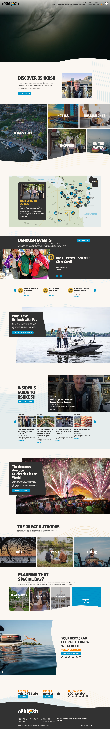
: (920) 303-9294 (46, 719)
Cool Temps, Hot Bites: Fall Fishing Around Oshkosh (61, 401)
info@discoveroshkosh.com (48, 721)
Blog (98, 4)
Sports (102, 2)
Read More (26, 295)
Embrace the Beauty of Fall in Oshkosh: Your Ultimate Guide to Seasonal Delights (45, 432)
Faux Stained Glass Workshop (31, 289)
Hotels (63, 116)
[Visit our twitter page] (66, 657)
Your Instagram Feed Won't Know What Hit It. (75, 642)
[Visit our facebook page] (62, 657)
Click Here (23, 697)
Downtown (82, 4)
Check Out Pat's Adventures (23, 333)
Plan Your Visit (91, 4)
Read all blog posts (25, 402)
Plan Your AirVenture (21, 490)
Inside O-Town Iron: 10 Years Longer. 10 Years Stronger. (64, 431)
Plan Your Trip (25, 94)
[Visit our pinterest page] (77, 657)
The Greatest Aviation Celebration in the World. (24, 472)
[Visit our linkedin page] (80, 657)
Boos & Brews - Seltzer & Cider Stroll (73, 260)
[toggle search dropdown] (106, 3)
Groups (90, 2)
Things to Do (23, 133)
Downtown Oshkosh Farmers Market (81, 289)
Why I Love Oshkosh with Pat (24, 318)
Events (53, 4)
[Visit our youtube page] (73, 657)
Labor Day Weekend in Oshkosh (82, 430)
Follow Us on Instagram (71, 654)
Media (70, 719)
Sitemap (84, 719)
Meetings (85, 2)
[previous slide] (57, 276)
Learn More (59, 269)
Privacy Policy (77, 719)
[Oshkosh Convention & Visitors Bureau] (10, 4)
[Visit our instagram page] (69, 657)
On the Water (98, 146)
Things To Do (60, 4)
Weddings (96, 2)
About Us (59, 719)
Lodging (75, 4)
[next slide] (61, 276)
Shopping (66, 146)
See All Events (83, 241)
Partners (59, 721)
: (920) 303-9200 (46, 718)
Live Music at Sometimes (54, 289)
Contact (65, 719)
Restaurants (94, 116)
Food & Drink (68, 4)
